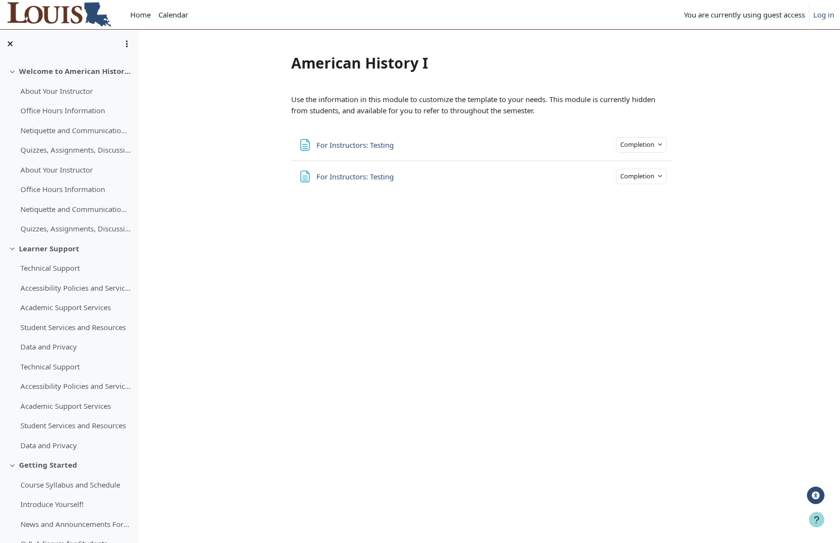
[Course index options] (127, 44)
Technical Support (50, 268)
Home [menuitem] (140, 14)
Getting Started (48, 465)
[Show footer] (816, 519)
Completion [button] (638, 144)
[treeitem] (69, 150)
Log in (823, 14)
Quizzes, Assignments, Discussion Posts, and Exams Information (75, 150)
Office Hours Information (62, 110)
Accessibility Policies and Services (75, 288)
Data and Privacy (48, 346)
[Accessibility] (815, 495)
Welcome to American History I (75, 71)
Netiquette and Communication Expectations (75, 130)
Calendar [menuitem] (173, 14)
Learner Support (49, 248)
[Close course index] (10, 44)
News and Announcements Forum (75, 524)
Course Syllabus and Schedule (70, 485)
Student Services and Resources (73, 327)
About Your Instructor (56, 91)
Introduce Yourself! (52, 504)
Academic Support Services (65, 307)
